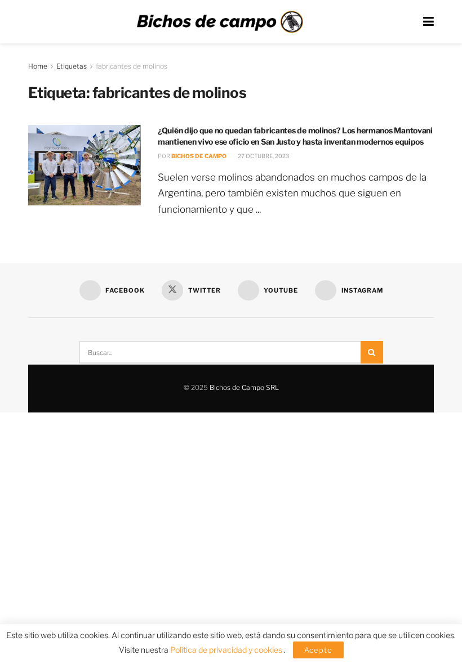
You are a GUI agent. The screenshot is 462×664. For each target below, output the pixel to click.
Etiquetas (71, 66)
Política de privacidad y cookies (227, 649)
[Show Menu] (428, 21)
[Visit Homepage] (219, 22)
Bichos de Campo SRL (244, 387)
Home (37, 66)
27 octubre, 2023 (263, 155)
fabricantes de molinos (131, 66)
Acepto (318, 649)
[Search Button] (372, 352)
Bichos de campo (198, 155)
